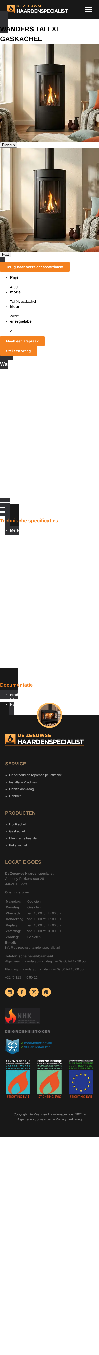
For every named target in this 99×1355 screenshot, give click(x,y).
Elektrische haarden (23, 838)
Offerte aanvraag (21, 789)
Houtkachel (17, 824)
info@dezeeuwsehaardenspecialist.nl (32, 947)
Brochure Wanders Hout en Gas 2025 (37, 695)
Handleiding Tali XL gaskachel (32, 704)
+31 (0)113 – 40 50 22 (21, 977)
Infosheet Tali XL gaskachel (30, 699)
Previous (8, 145)
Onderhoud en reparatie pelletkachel (36, 775)
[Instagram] (34, 992)
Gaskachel (17, 831)
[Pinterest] (46, 992)
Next (5, 254)
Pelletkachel (18, 845)
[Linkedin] (9, 992)
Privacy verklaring (69, 1119)
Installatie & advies (23, 782)
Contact (15, 796)
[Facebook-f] (21, 992)
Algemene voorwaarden (34, 1119)
